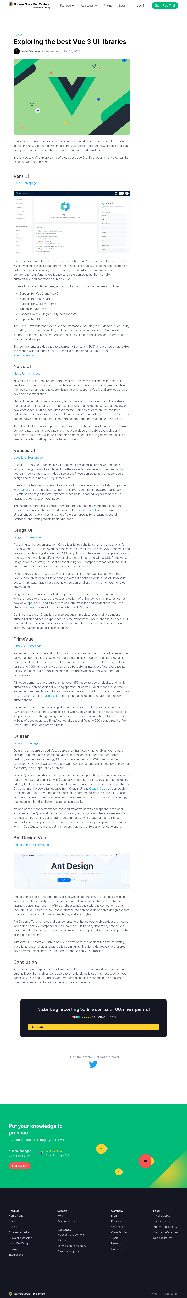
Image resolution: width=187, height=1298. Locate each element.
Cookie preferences (165, 1232)
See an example (154, 63)
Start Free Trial (165, 5)
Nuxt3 (24, 489)
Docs (122, 5)
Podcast (116, 1221)
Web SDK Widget (19, 1243)
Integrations (16, 1254)
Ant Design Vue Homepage (32, 845)
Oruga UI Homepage (27, 537)
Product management (70, 1234)
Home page (16, 1215)
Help (60, 1215)
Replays (14, 1249)
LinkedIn (116, 1243)
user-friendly (89, 510)
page (31, 607)
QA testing (63, 1240)
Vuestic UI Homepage (28, 457)
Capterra (116, 1249)
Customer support (68, 1251)
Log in (141, 5)
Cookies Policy (162, 1238)
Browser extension (20, 1238)
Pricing (108, 5)
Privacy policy (161, 1215)
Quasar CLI (96, 788)
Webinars (117, 1226)
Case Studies (119, 1232)
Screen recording (19, 1232)
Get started (151, 55)
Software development (71, 1245)
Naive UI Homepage (27, 373)
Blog (114, 1215)
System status (66, 1221)
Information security (165, 1226)
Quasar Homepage (26, 743)
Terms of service (163, 1221)
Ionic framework (24, 355)
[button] (67, 5)
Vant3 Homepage (25, 183)
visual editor (52, 695)
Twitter (115, 1238)
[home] (29, 5)
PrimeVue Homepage (27, 646)
